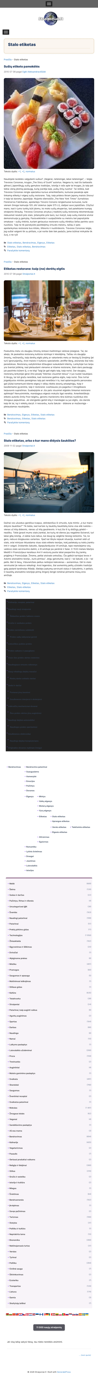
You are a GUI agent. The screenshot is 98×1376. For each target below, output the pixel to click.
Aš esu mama (15, 1131)
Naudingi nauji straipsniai (19, 609)
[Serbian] (70, 1314)
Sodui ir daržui (14, 685)
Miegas (12, 1188)
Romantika (31, 847)
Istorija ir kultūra (17, 1182)
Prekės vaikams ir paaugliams (21, 651)
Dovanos (30, 790)
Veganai (13, 1119)
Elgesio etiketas (59, 832)
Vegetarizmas (16, 1148)
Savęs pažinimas (17, 1211)
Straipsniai (14, 1004)
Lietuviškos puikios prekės (20, 644)
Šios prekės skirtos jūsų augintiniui (25, 713)
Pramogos (14, 970)
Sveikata (13, 1079)
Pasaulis (13, 1154)
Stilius (12, 1171)
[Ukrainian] (87, 1314)
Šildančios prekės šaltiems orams (25, 616)
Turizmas (13, 1217)
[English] (34, 1314)
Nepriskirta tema (17, 1234)
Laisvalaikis (31, 865)
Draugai (30, 856)
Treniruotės (14, 1062)
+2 (23, 171)
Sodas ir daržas (16, 895)
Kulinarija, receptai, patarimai (21, 602)
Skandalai (14, 1085)
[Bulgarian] (10, 1314)
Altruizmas (44, 837)
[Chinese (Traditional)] (17, 1314)
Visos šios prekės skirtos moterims (23, 658)
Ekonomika (14, 1240)
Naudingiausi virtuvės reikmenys (22, 665)
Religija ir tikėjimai (18, 1165)
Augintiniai (14, 1067)
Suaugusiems (32, 771)
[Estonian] (37, 1314)
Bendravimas (29, 242)
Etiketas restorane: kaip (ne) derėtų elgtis (34, 269)
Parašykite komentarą (18, 250)
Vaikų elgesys (45, 801)
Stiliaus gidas (15, 987)
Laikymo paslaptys (18, 1044)
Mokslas (13, 1108)
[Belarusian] (7, 1314)
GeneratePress (64, 1372)
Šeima (12, 889)
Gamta (12, 1297)
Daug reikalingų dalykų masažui (22, 671)
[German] (47, 1314)
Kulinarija (13, 1142)
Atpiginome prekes (18, 958)
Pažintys (30, 786)
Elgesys (41, 242)
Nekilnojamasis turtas (19, 1246)
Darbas (12, 1027)
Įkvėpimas (14, 1205)
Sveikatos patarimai (18, 1102)
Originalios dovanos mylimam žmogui (25, 748)
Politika (12, 1263)
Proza (12, 1056)
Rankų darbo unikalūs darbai (23, 678)
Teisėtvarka (15, 998)
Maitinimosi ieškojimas (20, 981)
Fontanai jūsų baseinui (20, 692)
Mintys (42, 796)
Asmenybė (31, 776)
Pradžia (8, 59)
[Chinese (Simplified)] (14, 1314)
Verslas (12, 1251)
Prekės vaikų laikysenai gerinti (23, 637)
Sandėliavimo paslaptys (20, 1125)
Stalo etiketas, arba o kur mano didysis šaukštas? (40, 440)
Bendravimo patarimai (36, 767)
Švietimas (14, 1194)
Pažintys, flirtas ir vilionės (21, 901)
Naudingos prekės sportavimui (23, 727)
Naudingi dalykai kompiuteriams (24, 741)
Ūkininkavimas (16, 1274)
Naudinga (14, 1033)
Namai (12, 1039)
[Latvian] (54, 1314)
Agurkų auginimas (18, 1016)
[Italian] (50, 1314)
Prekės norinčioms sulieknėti (21, 630)
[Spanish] (80, 1314)
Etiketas (50, 242)
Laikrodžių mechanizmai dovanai (22, 706)
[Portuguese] (63, 1314)
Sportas (13, 1021)
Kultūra (12, 993)
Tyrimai (12, 1257)
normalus (30, 171)
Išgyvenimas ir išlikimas (20, 947)
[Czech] (24, 1314)
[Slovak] (73, 1314)
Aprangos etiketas (60, 821)
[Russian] (67, 1314)
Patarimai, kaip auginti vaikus (23, 1010)
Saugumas (14, 1090)
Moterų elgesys (46, 806)
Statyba (13, 1223)
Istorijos (30, 870)
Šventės (13, 912)
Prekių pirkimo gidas (19, 929)
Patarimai (14, 924)
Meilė (12, 883)
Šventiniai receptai (18, 1096)
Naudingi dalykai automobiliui (21, 720)
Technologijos (15, 935)
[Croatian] (20, 1314)
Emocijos (30, 781)
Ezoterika (13, 1280)
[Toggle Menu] (49, 4)
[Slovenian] (77, 1314)
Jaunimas (30, 861)
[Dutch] (30, 1314)
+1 (19, 171)
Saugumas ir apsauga (19, 975)
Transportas (15, 1286)
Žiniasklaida (15, 941)
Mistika (12, 964)
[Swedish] (83, 1314)
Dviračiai (13, 952)
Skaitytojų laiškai (17, 1303)
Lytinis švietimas (34, 851)
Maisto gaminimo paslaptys (22, 1073)
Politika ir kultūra (17, 1228)
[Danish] (27, 1314)
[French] (44, 1314)
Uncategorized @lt (18, 906)
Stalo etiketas (14, 242)
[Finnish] (40, 1314)
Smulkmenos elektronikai (19, 734)
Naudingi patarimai (18, 918)
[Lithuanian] (57, 1314)
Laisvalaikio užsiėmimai (20, 1050)
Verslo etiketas (59, 827)
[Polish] (60, 1314)
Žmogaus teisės (16, 1113)
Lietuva (12, 1292)
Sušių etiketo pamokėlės (22, 66)
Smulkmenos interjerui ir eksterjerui (26, 699)
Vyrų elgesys (45, 810)
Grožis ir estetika (17, 1177)
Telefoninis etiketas (81, 827)
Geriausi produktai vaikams (22, 1159)
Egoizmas (43, 842)
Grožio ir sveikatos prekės (20, 623)
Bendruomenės (16, 1200)
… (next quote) (85, 1355)
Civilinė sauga (16, 1269)
